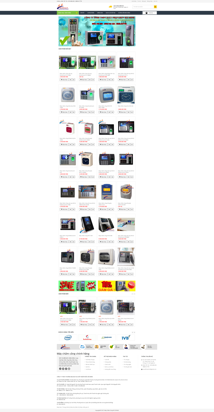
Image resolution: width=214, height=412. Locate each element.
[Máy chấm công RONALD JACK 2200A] (68, 127)
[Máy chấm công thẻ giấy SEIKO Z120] (107, 191)
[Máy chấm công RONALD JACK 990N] (107, 256)
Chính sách (108, 364)
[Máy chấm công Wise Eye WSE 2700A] (68, 94)
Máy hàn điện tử (74, 407)
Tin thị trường (127, 362)
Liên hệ (87, 367)
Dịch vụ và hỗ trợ (109, 367)
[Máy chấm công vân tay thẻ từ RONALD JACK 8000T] (107, 159)
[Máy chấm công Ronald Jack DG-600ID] (87, 94)
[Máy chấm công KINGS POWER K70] (68, 256)
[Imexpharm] (107, 338)
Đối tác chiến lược (90, 364)
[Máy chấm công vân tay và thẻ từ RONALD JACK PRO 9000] (126, 256)
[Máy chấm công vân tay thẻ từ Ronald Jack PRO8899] (126, 224)
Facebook (60, 368)
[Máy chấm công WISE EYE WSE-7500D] (107, 94)
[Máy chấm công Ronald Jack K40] (68, 159)
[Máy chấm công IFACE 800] (107, 224)
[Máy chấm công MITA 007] (87, 224)
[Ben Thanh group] (87, 338)
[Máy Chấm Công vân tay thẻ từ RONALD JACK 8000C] (126, 127)
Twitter (63, 368)
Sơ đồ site (88, 369)
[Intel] (68, 338)
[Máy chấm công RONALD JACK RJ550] (87, 307)
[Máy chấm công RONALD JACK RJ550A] (126, 307)
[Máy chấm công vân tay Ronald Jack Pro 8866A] (87, 62)
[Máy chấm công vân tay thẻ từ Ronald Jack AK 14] (126, 62)
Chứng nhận (108, 362)
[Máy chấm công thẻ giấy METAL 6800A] (87, 159)
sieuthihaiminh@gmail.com (149, 369)
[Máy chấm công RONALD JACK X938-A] (68, 224)
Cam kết (107, 359)
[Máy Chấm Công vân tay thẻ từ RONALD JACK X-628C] (107, 127)
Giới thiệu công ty (90, 359)
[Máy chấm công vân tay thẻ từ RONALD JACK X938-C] (126, 159)
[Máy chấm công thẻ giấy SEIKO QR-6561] (126, 191)
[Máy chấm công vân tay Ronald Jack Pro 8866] (68, 62)
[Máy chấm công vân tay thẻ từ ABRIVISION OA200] (87, 191)
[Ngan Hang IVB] (126, 338)
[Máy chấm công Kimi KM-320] (126, 94)
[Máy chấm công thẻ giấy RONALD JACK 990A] (87, 256)
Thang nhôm (65, 407)
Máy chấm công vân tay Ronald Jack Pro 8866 (66, 319)
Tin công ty (126, 359)
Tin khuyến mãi (128, 367)
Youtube (69, 368)
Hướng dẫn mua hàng (110, 369)
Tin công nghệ (127, 364)
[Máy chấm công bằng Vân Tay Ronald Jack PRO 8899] (107, 62)
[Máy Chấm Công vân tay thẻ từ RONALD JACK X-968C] (68, 191)
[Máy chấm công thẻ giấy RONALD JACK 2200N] (87, 127)
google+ (66, 368)
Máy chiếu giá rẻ (84, 407)
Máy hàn (59, 407)
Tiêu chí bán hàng (90, 362)
